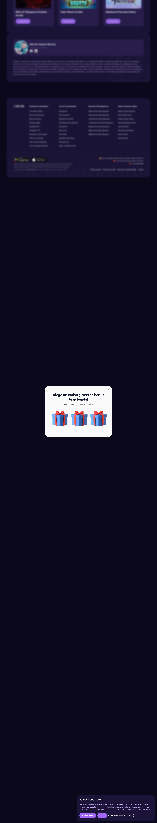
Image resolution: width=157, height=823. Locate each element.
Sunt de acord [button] (87, 815)
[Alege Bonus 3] (98, 418)
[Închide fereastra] (108, 390)
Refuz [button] (102, 815)
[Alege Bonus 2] (79, 418)
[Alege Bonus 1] (60, 418)
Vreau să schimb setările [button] (121, 815)
